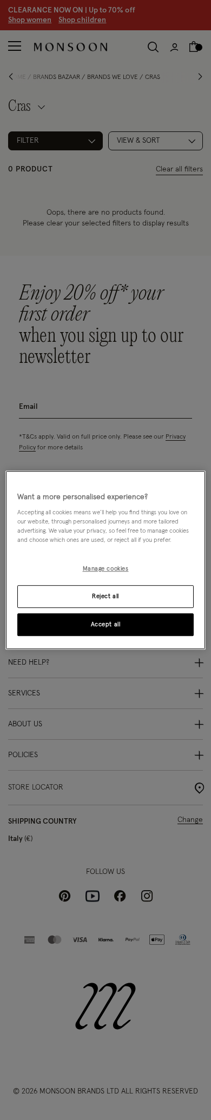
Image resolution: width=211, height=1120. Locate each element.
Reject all (105, 596)
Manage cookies (106, 569)
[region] (105, 560)
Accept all (106, 624)
